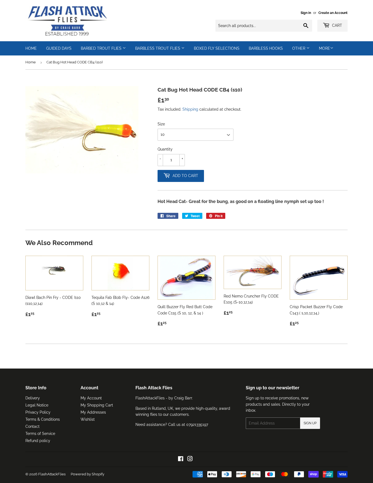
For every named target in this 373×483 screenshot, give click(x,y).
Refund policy (37, 440)
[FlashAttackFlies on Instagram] (190, 459)
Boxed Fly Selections (216, 48)
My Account (91, 398)
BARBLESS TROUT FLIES (158, 48)
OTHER (299, 48)
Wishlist (88, 419)
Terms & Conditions (42, 419)
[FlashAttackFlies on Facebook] (180, 459)
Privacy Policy (38, 412)
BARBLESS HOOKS (266, 48)
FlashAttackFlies (52, 474)
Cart (336, 25)
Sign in (306, 13)
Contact (32, 426)
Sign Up (310, 423)
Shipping (190, 109)
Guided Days (59, 48)
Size (161, 124)
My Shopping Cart (97, 405)
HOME (31, 48)
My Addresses (93, 412)
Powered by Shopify (87, 474)
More (324, 48)
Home (30, 62)
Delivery (32, 398)
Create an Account (333, 13)
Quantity (165, 149)
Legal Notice (36, 405)
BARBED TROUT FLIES (102, 48)
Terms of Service (40, 433)
